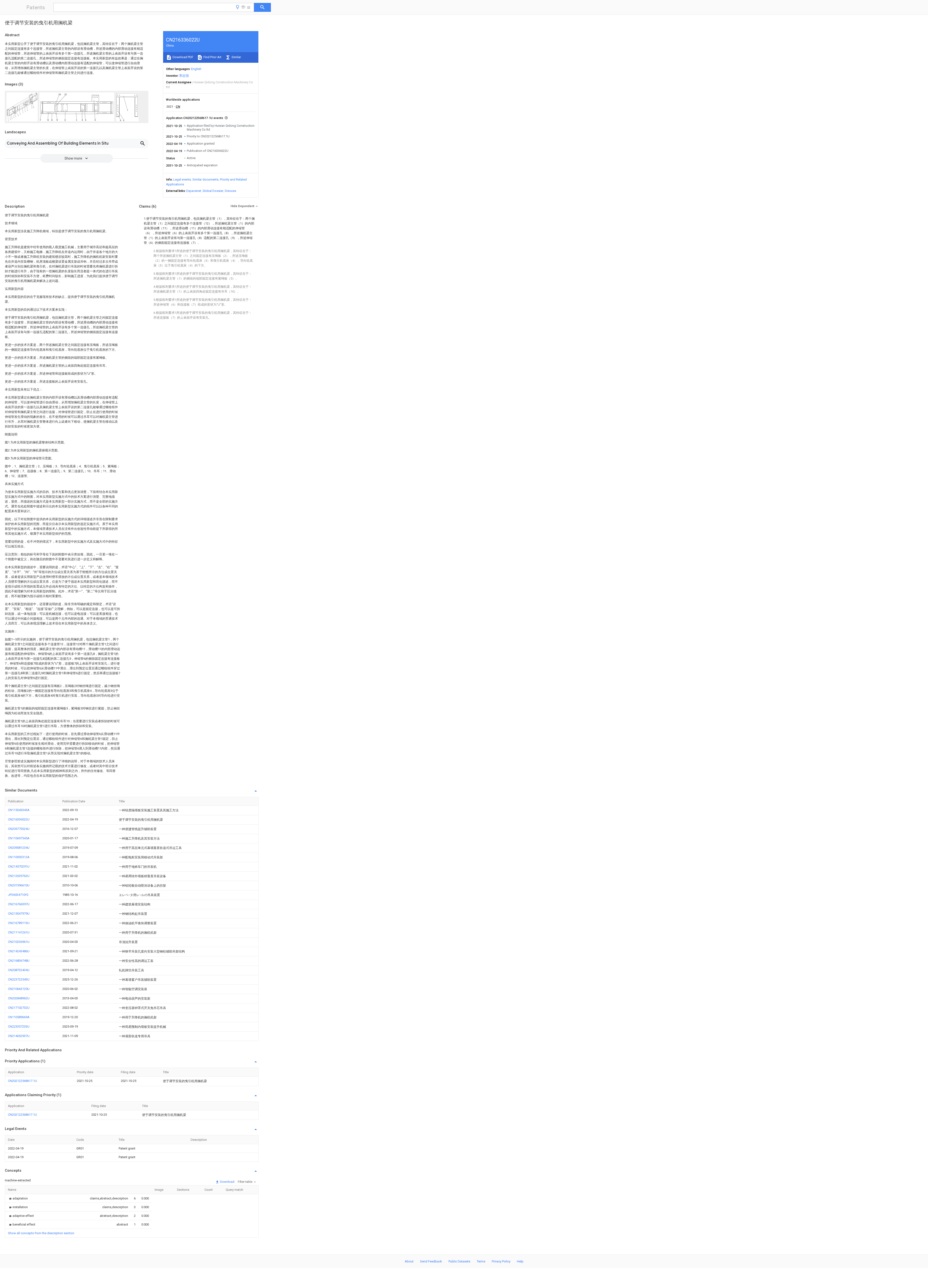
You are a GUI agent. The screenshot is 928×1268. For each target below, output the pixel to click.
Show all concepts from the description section (41, 1233)
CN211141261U (18, 932)
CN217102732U (18, 1007)
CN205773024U (18, 829)
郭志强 (184, 75)
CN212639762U (18, 876)
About (409, 1261)
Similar (236, 57)
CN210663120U (18, 989)
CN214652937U (18, 1036)
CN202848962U (18, 998)
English (196, 69)
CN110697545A (18, 838)
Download (226, 1182)
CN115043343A (18, 810)
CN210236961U (18, 942)
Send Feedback (431, 1261)
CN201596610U (18, 885)
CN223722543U (18, 979)
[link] (18, 1198)
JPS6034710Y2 (18, 895)
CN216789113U (18, 923)
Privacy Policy (501, 1261)
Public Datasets (459, 1261)
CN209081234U (18, 847)
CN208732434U (18, 970)
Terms (481, 1261)
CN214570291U (18, 866)
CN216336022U (18, 819)
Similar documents (205, 179)
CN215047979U (18, 913)
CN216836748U (18, 960)
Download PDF (182, 57)
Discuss (230, 191)
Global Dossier (213, 191)
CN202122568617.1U (22, 1081)
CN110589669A (18, 1017)
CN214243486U (18, 951)
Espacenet (193, 191)
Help (520, 1261)
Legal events (182, 179)
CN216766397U (18, 904)
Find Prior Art (212, 57)
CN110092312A (18, 857)
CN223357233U (18, 1026)
